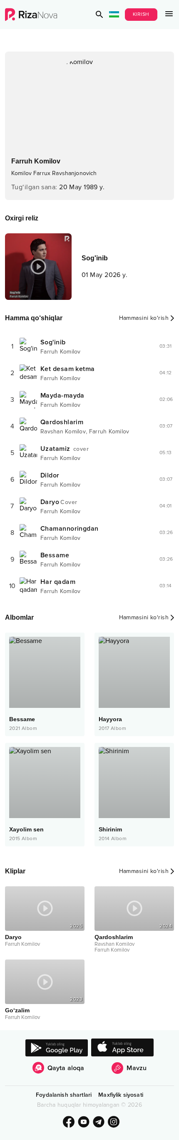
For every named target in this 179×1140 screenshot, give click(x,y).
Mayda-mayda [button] (62, 395)
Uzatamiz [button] (64, 449)
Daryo (13, 937)
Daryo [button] (58, 502)
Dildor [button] (50, 475)
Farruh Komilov (60, 351)
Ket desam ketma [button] (67, 369)
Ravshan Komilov (63, 431)
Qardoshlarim (113, 937)
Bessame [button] (54, 555)
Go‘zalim (17, 1010)
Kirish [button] (141, 14)
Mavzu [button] (137, 1068)
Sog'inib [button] (53, 342)
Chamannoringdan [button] (69, 528)
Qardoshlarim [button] (61, 422)
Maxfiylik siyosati (120, 1094)
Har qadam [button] (57, 582)
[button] (99, 14)
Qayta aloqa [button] (66, 1068)
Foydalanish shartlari (64, 1094)
